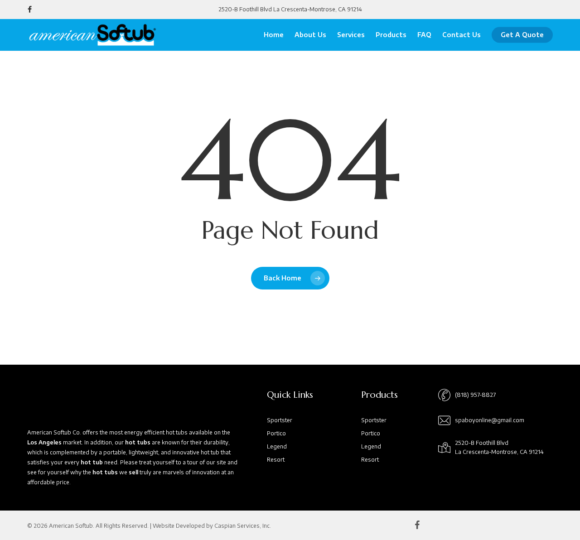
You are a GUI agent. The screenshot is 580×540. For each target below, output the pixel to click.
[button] (475, 395)
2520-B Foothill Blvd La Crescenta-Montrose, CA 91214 (290, 9)
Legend (277, 446)
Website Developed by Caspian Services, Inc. (212, 525)
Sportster (279, 420)
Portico (276, 433)
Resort (276, 459)
